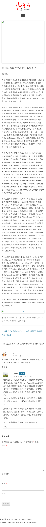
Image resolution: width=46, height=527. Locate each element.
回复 (3, 367)
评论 (4, 446)
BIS (7, 321)
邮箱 (4, 484)
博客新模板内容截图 (35, 331)
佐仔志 (21, 519)
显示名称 (6, 474)
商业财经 (33, 318)
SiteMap (28, 519)
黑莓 (20, 321)
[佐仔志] (23, 6)
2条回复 (5, 74)
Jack (15, 353)
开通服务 (13, 321)
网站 (3, 493)
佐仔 (16, 373)
